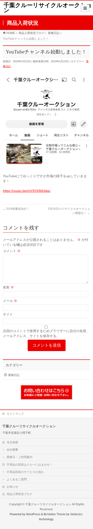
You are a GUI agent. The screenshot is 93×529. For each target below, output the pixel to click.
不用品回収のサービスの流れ (25, 472)
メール (10, 301)
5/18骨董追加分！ (16, 208)
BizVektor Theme (55, 514)
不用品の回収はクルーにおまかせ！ (29, 464)
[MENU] (85, 8)
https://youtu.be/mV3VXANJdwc (27, 191)
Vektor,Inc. (76, 514)
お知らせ (12, 486)
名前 (8, 287)
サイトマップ (15, 413)
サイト (8, 314)
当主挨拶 (12, 442)
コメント (12, 251)
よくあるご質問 (17, 479)
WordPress (33, 514)
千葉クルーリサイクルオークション (48, 7)
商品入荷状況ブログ (19, 494)
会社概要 (12, 449)
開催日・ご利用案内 (19, 457)
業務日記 (14, 375)
